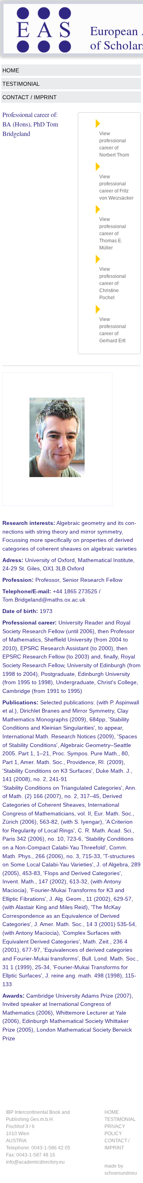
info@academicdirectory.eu (35, 1162)
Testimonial (21, 84)
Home (10, 70)
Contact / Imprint (29, 97)
